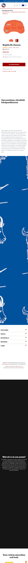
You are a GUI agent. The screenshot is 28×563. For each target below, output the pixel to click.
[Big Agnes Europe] (3, 5)
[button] (17, 5)
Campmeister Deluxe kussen (18, 12)
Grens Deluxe (6, 12)
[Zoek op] (14, 5)
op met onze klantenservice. (18, 367)
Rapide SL (5, 13)
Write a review (16, 47)
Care (3, 346)
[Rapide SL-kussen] (11, 40)
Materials (5, 338)
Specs (3, 334)
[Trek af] (3, 61)
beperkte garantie (6, 364)
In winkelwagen (14, 64)
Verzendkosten (5, 57)
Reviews (4, 342)
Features (4, 330)
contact (10, 367)
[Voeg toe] (10, 61)
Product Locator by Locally (9, 71)
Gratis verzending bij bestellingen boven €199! (14, 1)
